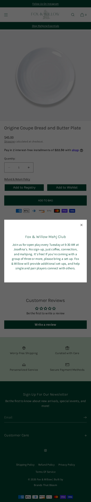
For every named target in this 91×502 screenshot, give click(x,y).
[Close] (81, 225)
